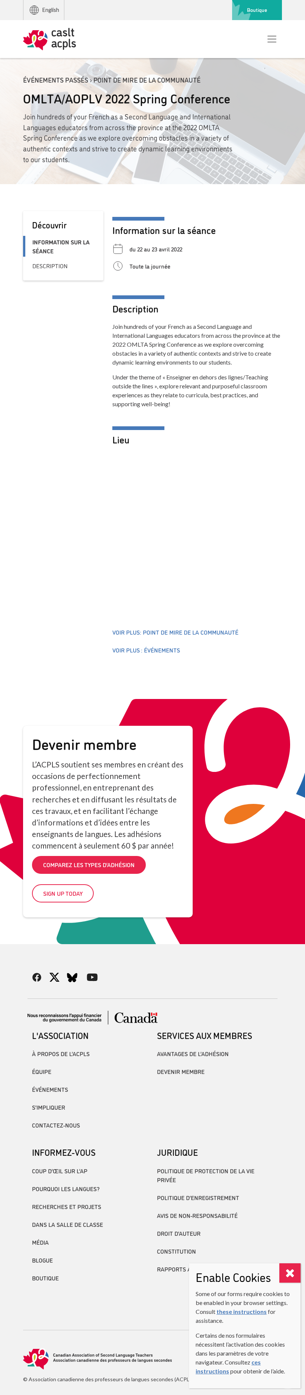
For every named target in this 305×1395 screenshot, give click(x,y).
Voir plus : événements (146, 650)
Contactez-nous (56, 1125)
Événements (50, 1089)
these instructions (241, 1311)
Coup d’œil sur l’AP (59, 1171)
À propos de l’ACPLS (61, 1053)
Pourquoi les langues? (66, 1188)
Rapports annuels (185, 1269)
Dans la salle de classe (67, 1224)
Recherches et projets (66, 1206)
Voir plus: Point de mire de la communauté (175, 632)
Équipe (41, 1071)
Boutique (257, 9)
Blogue (42, 1260)
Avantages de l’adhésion (193, 1053)
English (50, 10)
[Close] (290, 1273)
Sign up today (63, 893)
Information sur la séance (61, 246)
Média (40, 1242)
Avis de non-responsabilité (197, 1215)
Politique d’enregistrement (198, 1197)
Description (50, 266)
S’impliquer (48, 1107)
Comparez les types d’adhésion (89, 864)
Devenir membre (181, 1071)
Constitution (176, 1251)
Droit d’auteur (178, 1233)
